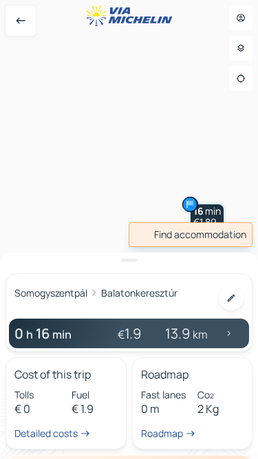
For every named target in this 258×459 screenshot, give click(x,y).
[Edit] (231, 298)
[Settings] (240, 48)
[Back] (21, 21)
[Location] (240, 78)
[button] (207, 216)
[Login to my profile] (240, 18)
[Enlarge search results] (129, 260)
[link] (190, 234)
